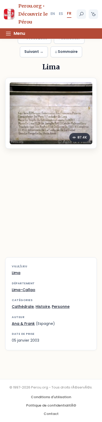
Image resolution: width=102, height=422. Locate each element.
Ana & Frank (23, 323)
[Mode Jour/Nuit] (93, 14)
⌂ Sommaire (66, 51)
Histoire (43, 306)
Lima (16, 272)
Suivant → (33, 51)
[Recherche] (81, 14)
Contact (51, 413)
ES (61, 13)
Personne (61, 306)
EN (52, 13)
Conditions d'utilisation (51, 397)
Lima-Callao (23, 289)
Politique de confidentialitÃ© (51, 405)
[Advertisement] (51, 206)
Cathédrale (23, 306)
